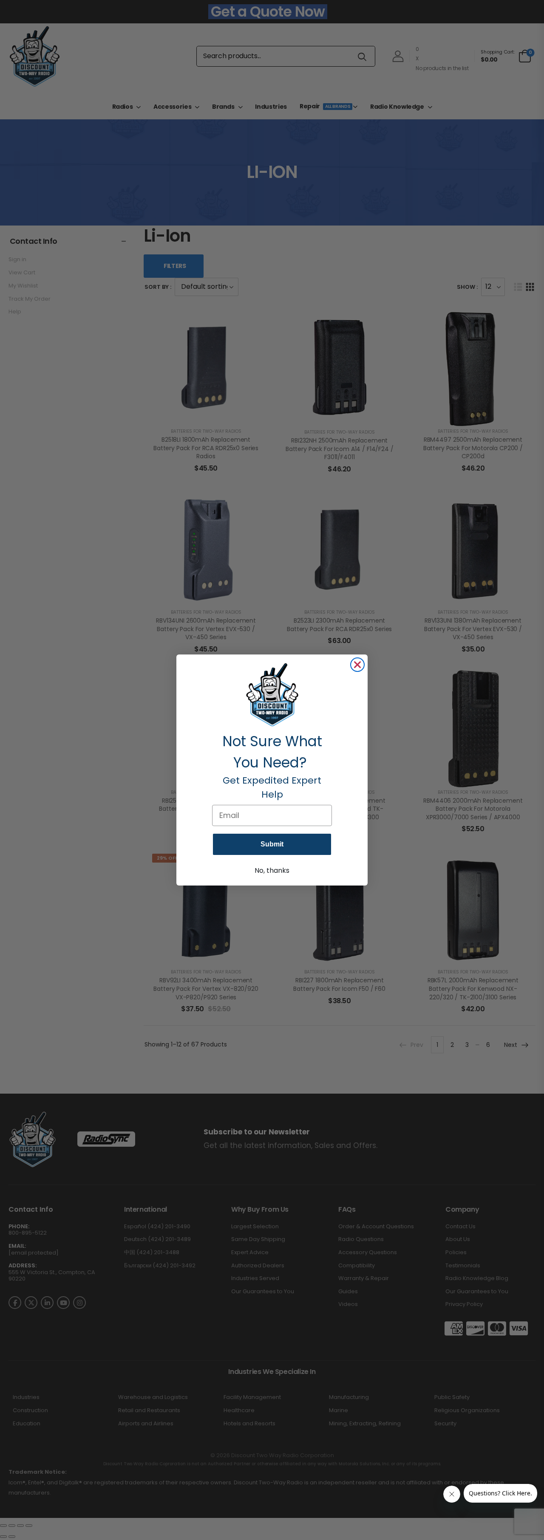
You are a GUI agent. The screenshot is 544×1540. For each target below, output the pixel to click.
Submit (272, 844)
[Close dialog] (357, 664)
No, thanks (272, 870)
